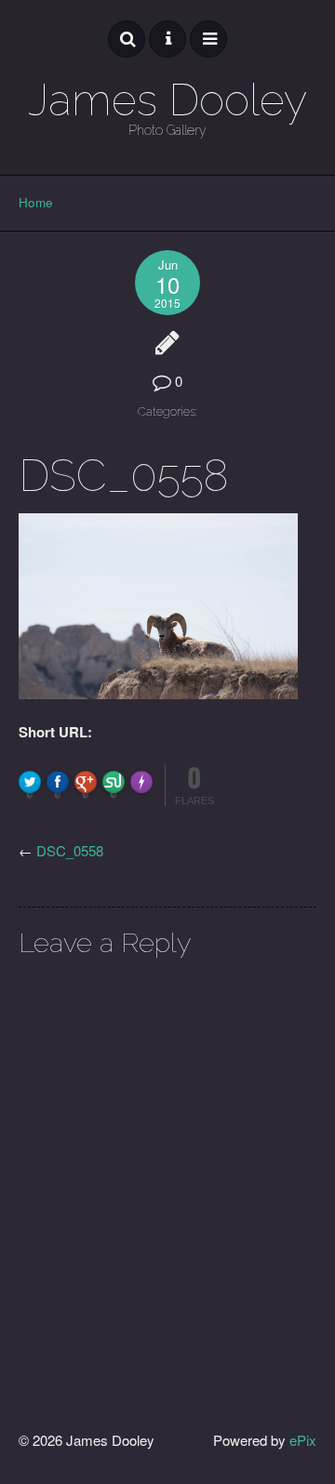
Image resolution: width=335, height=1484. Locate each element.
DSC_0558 (69, 850)
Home (36, 202)
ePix (302, 1440)
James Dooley (167, 100)
